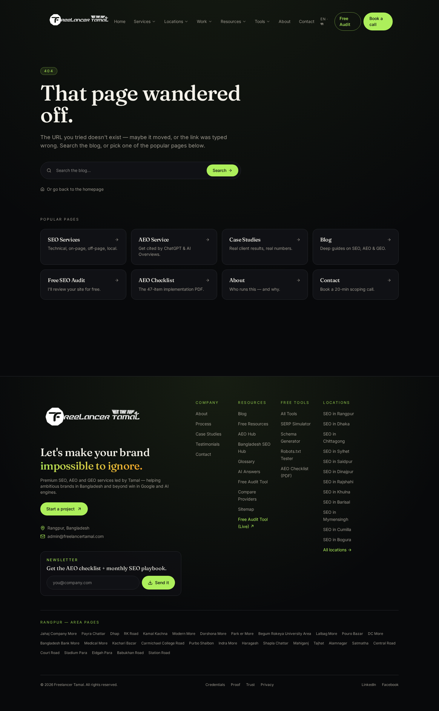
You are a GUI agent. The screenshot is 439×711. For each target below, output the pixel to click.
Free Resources (253, 423)
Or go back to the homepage (75, 189)
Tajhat (319, 643)
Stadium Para (75, 652)
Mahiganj (301, 643)
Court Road (49, 652)
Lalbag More (326, 633)
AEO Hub (247, 433)
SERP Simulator (296, 423)
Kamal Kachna (155, 633)
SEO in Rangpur (338, 413)
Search (219, 170)
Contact (306, 21)
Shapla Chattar (275, 643)
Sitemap (246, 509)
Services (142, 21)
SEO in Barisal (336, 501)
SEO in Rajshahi (338, 481)
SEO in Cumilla (337, 529)
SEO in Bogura (337, 539)
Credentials (215, 684)
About (285, 21)
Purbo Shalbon (201, 643)
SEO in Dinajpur (338, 471)
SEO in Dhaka (336, 423)
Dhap (114, 633)
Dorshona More (213, 633)
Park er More (242, 633)
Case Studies (208, 433)
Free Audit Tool (253, 481)
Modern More (183, 633)
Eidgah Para (102, 652)
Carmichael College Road (162, 643)
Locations (173, 21)
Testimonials (208, 444)
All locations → (337, 549)
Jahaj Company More (58, 633)
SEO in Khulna (336, 491)
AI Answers (249, 471)
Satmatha (360, 643)
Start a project (60, 508)
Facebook (390, 684)
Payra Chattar (93, 633)
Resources (231, 21)
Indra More (228, 643)
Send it (162, 582)
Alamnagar (338, 643)
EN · (324, 21)
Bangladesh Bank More (59, 643)
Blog (242, 413)
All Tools (289, 413)
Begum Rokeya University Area (284, 633)
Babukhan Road (130, 652)
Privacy (267, 684)
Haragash (250, 643)
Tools (260, 21)
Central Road (384, 643)
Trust (250, 684)
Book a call (376, 21)
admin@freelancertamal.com (75, 536)
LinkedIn (369, 684)
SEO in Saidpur (337, 461)
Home (119, 21)
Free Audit (345, 21)
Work (202, 21)
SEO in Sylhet (336, 451)
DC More (375, 633)
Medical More (96, 643)
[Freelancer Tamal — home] (78, 21)
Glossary (246, 461)
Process (203, 423)
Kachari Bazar (124, 643)
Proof (235, 684)
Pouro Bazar (352, 633)
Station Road (159, 652)
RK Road (131, 633)
